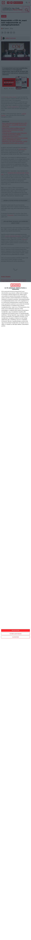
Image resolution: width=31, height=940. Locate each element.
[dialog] (15, 611)
